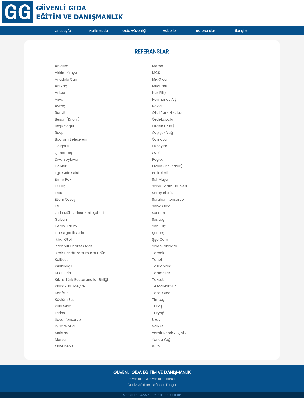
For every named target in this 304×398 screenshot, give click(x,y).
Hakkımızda (98, 30)
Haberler (170, 30)
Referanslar (205, 30)
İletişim (241, 30)
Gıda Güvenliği (134, 30)
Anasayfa (63, 30)
